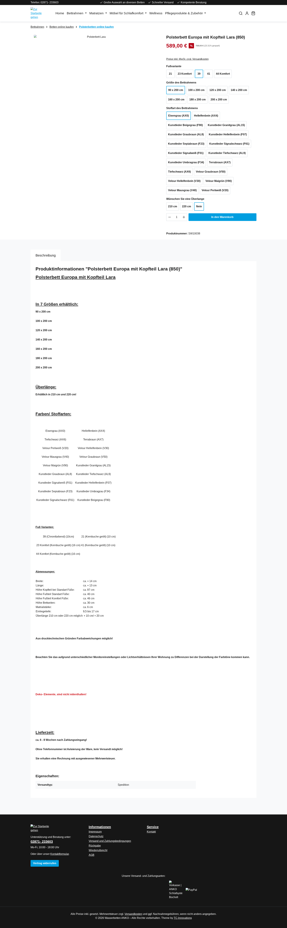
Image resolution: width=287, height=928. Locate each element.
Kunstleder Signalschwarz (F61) (229, 143)
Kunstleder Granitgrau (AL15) (226, 125)
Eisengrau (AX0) (178, 115)
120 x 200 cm (217, 90)
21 (170, 73)
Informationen (100, 827)
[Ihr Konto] (247, 13)
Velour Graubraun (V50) (210, 171)
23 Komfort (185, 73)
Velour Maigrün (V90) (218, 181)
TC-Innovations (183, 918)
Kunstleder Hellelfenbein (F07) (228, 134)
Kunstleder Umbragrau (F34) (186, 162)
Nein (199, 206)
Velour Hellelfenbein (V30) (184, 181)
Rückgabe (95, 845)
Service (153, 827)
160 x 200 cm (176, 99)
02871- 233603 (42, 841)
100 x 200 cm (196, 90)
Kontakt (151, 831)
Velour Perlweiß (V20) (215, 190)
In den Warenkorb (222, 217)
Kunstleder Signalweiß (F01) (185, 153)
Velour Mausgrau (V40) (182, 190)
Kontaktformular (59, 854)
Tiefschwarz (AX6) (179, 171)
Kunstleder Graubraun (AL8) (186, 134)
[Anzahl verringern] (169, 217)
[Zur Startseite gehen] (40, 13)
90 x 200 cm (175, 90)
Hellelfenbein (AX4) (206, 115)
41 (208, 73)
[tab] (46, 255)
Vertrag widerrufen (44, 863)
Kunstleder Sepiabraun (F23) (186, 143)
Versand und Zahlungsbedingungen (110, 841)
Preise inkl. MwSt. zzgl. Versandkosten (187, 59)
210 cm (172, 206)
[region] (95, 70)
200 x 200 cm (219, 99)
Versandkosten (133, 914)
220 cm (186, 206)
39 (198, 73)
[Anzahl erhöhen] (184, 217)
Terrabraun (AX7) (220, 162)
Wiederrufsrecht (98, 850)
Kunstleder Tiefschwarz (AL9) (227, 153)
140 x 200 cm (239, 90)
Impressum (95, 831)
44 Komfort (223, 73)
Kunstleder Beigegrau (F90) (185, 125)
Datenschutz (96, 836)
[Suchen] (241, 13)
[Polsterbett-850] (95, 70)
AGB (91, 855)
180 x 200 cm (197, 99)
